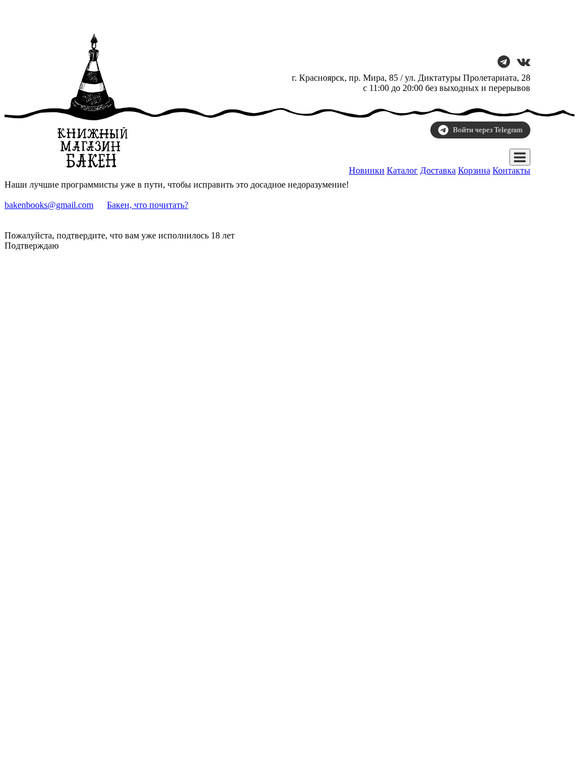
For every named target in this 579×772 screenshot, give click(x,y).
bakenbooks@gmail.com (49, 205)
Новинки (366, 170)
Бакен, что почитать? (147, 205)
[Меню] (519, 157)
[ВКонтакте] (523, 63)
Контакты (511, 170)
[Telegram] (504, 63)
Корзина (474, 170)
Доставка (438, 170)
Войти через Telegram (487, 129)
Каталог (402, 170)
